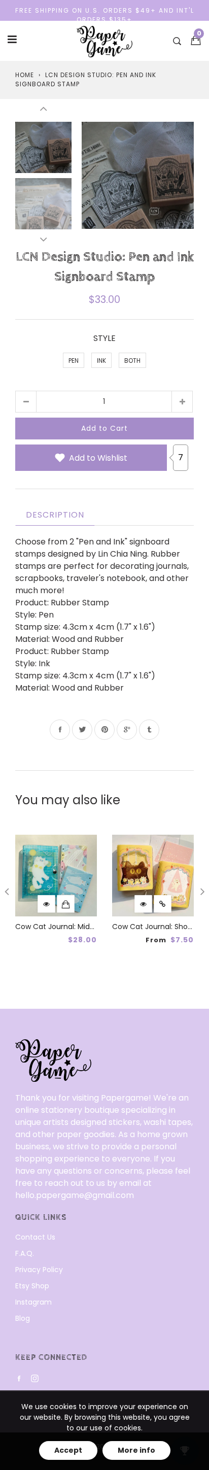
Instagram (33, 1302)
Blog (22, 1318)
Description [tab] (55, 515)
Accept (68, 1450)
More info (136, 1450)
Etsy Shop (32, 1286)
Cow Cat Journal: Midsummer (67, 926)
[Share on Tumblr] (149, 730)
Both (132, 360)
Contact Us (35, 1237)
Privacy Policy (39, 1269)
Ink (101, 360)
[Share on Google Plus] (127, 730)
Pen (73, 360)
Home (24, 75)
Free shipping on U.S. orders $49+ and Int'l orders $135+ (104, 15)
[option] (138, 175)
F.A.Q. (24, 1253)
